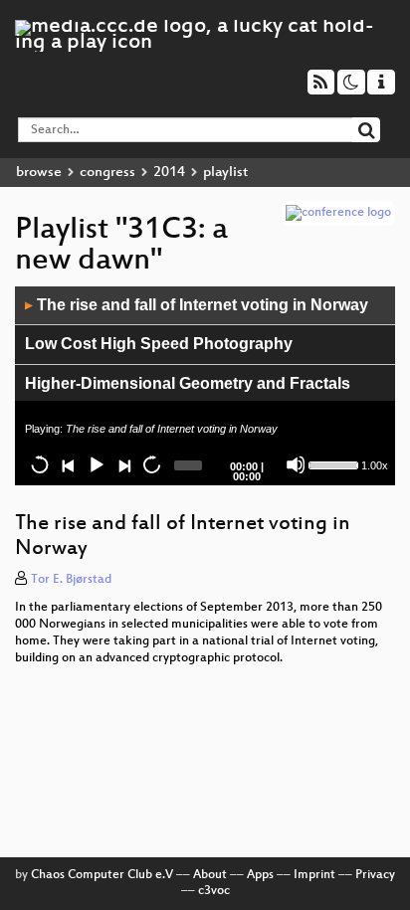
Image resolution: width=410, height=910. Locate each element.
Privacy (375, 875)
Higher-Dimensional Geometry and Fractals (187, 383)
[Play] (95, 464)
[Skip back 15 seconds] (40, 464)
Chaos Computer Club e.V (102, 875)
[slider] (332, 463)
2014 (169, 172)
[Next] (123, 464)
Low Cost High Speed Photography (159, 343)
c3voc (214, 891)
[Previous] (68, 464)
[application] (205, 385)
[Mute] (296, 464)
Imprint (314, 875)
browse (39, 172)
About (210, 875)
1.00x (374, 465)
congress (107, 172)
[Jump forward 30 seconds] (151, 464)
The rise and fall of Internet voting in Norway (196, 304)
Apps (260, 875)
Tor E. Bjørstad (71, 580)
